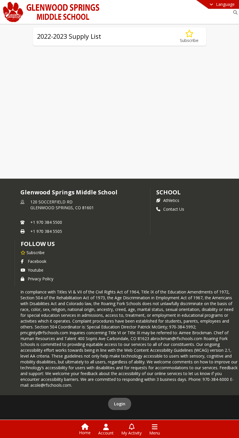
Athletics (171, 200)
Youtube (35, 270)
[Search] (234, 12)
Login (119, 404)
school (168, 192)
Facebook (37, 261)
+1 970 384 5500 (46, 222)
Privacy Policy (40, 279)
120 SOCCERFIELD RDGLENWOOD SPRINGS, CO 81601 (62, 204)
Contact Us (173, 209)
